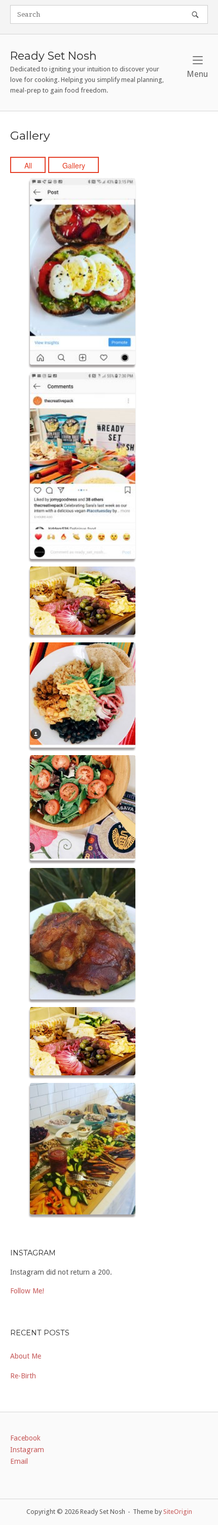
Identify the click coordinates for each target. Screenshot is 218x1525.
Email (19, 1461)
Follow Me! (27, 1291)
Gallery (73, 165)
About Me (25, 1356)
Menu (197, 74)
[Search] (195, 14)
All (28, 165)
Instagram (27, 1450)
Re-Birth (23, 1376)
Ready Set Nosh (53, 55)
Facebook (25, 1438)
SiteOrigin (177, 1511)
